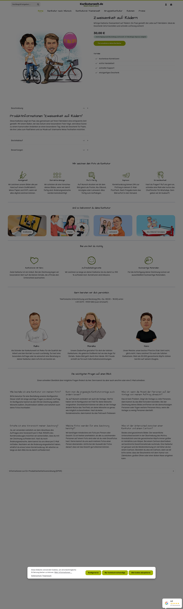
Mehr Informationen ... (63, 572)
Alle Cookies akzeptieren (140, 573)
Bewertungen (17, 150)
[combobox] (23, 4)
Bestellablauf (17, 140)
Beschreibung (17, 108)
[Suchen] (38, 4)
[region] (49, 56)
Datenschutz (36, 576)
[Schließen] (180, 600)
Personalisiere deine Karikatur (109, 43)
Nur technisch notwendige (115, 573)
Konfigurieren (93, 573)
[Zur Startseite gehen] (91, 4)
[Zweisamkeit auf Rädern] (48, 56)
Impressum (47, 576)
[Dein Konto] (166, 4)
